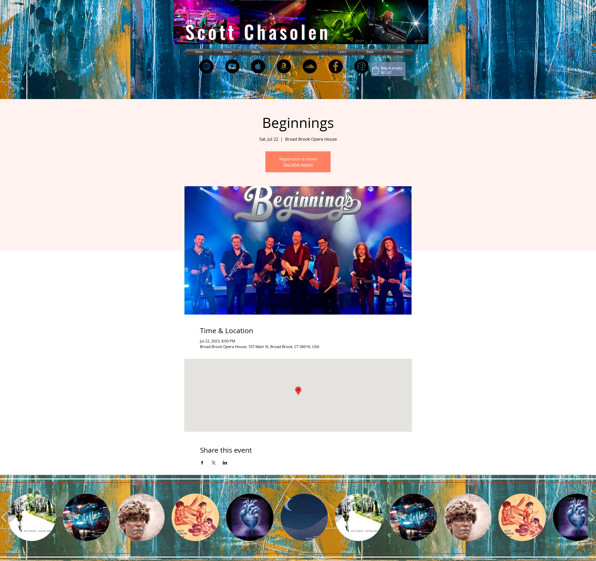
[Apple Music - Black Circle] (258, 66)
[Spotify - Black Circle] (206, 66)
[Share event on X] (213, 463)
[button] (256, 52)
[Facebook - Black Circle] (335, 66)
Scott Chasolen (258, 31)
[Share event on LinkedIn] (225, 463)
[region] (212, 26)
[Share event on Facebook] (202, 463)
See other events (298, 164)
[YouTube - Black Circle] (232, 66)
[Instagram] (361, 66)
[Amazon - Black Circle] (284, 66)
